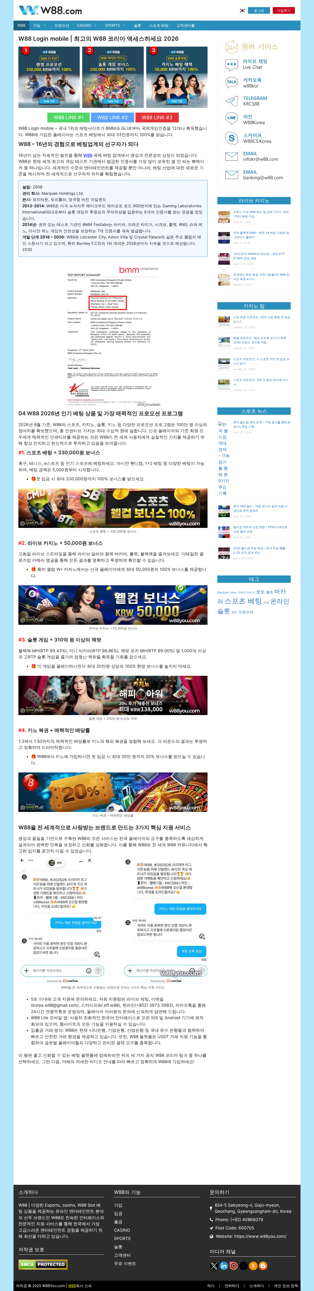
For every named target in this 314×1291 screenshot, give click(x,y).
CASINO (84, 25)
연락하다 (231, 1285)
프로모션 (61, 25)
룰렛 (269, 592)
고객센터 (122, 1255)
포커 (234, 612)
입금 (118, 1213)
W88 (21, 25)
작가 (210, 1285)
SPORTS (112, 25)
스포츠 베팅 (159, 25)
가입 (36, 25)
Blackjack (223, 592)
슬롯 (137, 25)
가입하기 (284, 10)
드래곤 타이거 (246, 592)
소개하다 (256, 1285)
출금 (118, 1221)
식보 (266, 602)
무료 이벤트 (125, 1263)
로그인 (259, 10)
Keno (234, 592)
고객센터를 (185, 25)
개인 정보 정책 (286, 1285)
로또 (260, 591)
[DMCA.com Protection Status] (42, 1268)
